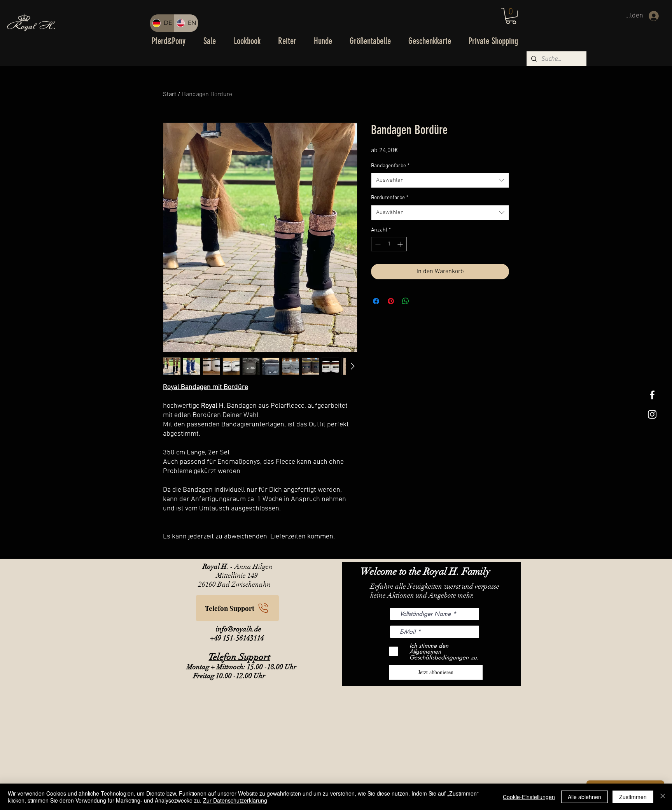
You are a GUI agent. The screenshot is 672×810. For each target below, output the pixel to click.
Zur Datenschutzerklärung (235, 800)
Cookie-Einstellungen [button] (529, 797)
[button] (511, 16)
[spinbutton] (389, 244)
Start (169, 94)
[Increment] (401, 244)
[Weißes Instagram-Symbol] (652, 414)
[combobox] (440, 180)
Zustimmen (633, 797)
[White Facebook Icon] (652, 395)
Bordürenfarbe (389, 198)
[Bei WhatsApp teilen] (405, 301)
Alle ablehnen (584, 797)
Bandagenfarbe (390, 166)
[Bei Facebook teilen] (376, 301)
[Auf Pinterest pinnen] (391, 301)
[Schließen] (662, 797)
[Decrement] (377, 244)
